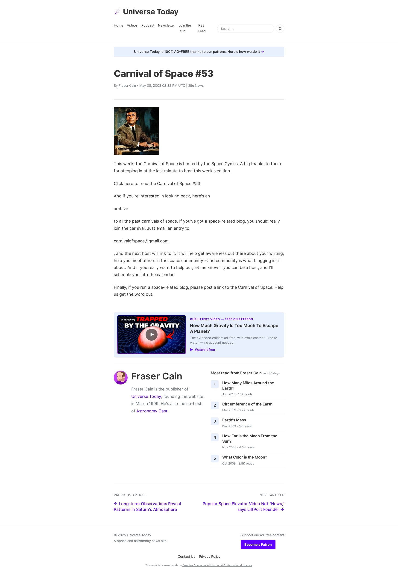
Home (118, 25)
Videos (132, 25)
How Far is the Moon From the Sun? (249, 439)
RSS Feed (202, 28)
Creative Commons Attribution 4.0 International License (217, 565)
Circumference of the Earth (247, 404)
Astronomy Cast (151, 410)
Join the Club (185, 28)
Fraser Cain (127, 85)
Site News (196, 85)
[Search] (280, 28)
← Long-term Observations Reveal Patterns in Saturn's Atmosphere (147, 506)
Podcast (147, 25)
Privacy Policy (209, 556)
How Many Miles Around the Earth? (248, 385)
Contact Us (186, 556)
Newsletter (166, 25)
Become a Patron (258, 544)
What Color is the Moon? (244, 457)
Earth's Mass (234, 420)
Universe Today (151, 11)
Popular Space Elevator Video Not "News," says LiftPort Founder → (243, 506)
